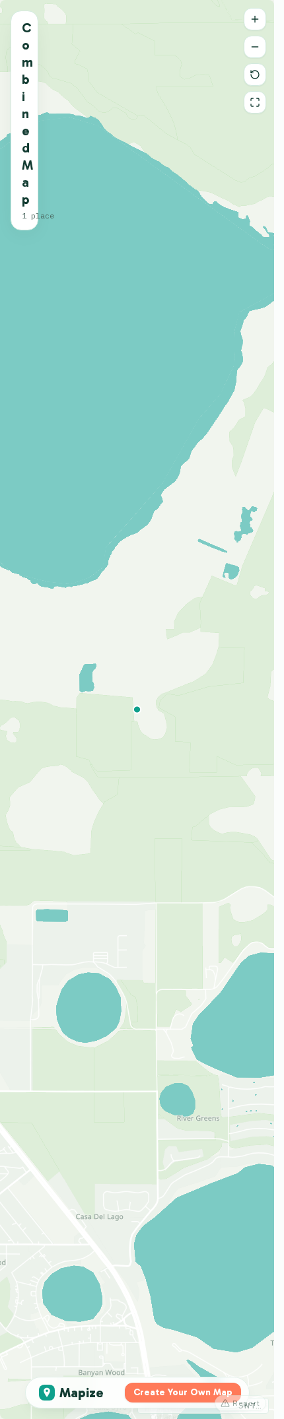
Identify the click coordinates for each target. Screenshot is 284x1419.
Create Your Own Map (182, 1392)
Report (246, 1403)
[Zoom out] (255, 47)
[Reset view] (255, 74)
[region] (137, 709)
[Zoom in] (255, 19)
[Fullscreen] (255, 102)
